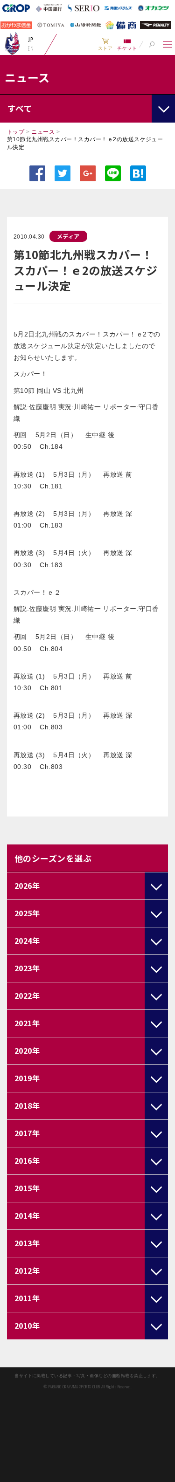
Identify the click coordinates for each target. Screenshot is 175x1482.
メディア (68, 236)
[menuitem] (105, 44)
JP (30, 39)
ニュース (43, 132)
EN (31, 48)
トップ (15, 132)
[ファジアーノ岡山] (12, 43)
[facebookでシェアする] (37, 173)
